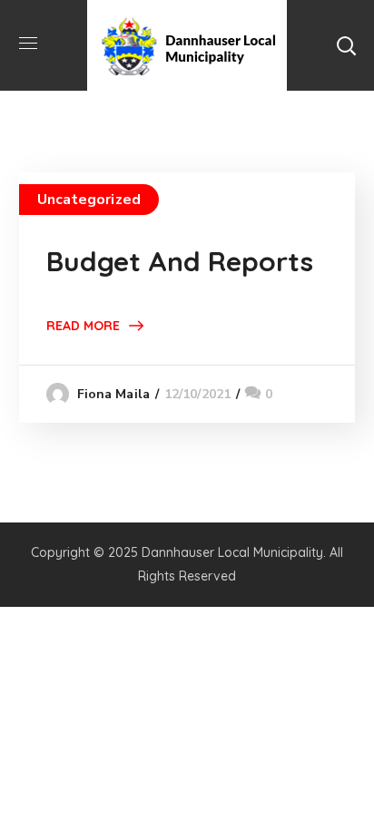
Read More (83, 325)
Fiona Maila (113, 394)
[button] (346, 45)
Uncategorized (89, 200)
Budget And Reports (179, 261)
